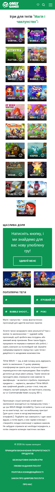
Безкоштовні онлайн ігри (28, 459)
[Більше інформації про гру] (20, 40)
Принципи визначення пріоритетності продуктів (27, 452)
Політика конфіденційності (27, 472)
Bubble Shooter (20, 311)
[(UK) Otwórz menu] (50, 4)
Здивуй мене (27, 261)
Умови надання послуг (27, 465)
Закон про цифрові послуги (27, 478)
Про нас (27, 484)
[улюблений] (38, 5)
